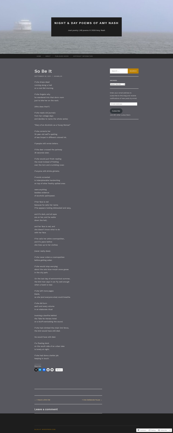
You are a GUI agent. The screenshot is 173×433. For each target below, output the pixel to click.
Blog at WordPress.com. (45, 429)
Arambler (58, 76)
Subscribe (116, 111)
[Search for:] (124, 71)
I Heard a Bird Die (42, 400)
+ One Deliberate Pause (92, 400)
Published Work (62, 56)
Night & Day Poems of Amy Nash (86, 23)
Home (39, 56)
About (48, 56)
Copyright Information (83, 56)
